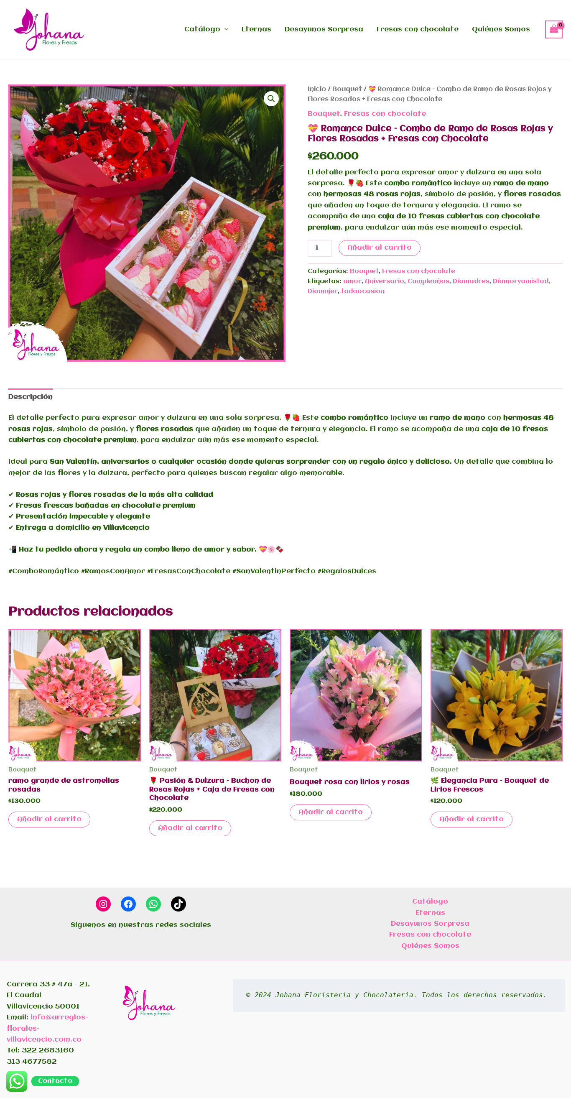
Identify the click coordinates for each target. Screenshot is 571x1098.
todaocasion (363, 291)
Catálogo (202, 29)
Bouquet (347, 89)
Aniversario (384, 281)
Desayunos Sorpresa (324, 29)
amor (352, 281)
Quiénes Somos (501, 29)
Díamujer (323, 291)
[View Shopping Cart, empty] (554, 29)
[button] (224, 29)
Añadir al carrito (379, 247)
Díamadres (471, 281)
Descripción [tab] (30, 397)
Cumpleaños (428, 281)
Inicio (317, 89)
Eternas (256, 29)
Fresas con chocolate (418, 29)
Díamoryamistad (520, 281)
